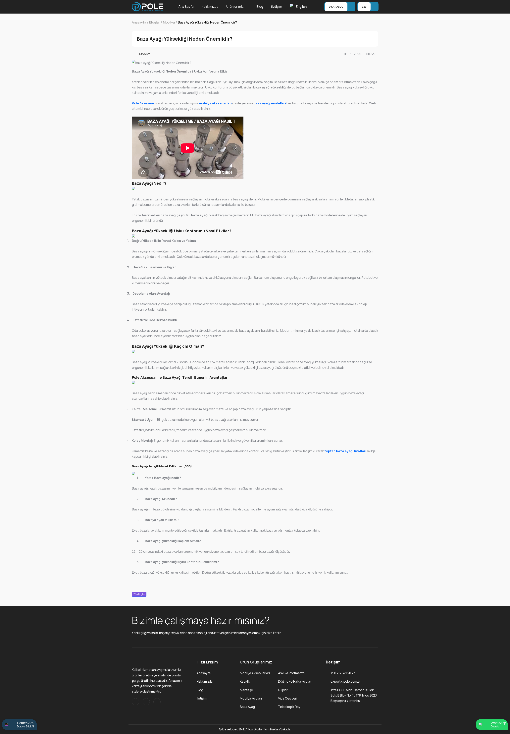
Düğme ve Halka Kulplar (294, 681)
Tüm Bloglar (139, 594)
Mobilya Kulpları (251, 698)
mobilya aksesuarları (215, 103)
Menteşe (246, 690)
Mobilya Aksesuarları (255, 673)
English (301, 6)
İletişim (276, 6)
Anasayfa (204, 673)
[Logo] (147, 6)
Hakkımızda (209, 6)
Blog (259, 6)
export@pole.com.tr (345, 681)
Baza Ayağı (247, 707)
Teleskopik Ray (289, 707)
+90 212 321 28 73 (343, 673)
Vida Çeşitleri (287, 698)
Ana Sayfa (185, 6)
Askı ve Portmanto (291, 673)
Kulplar (283, 690)
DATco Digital (253, 729)
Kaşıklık (245, 681)
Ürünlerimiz (235, 6)
